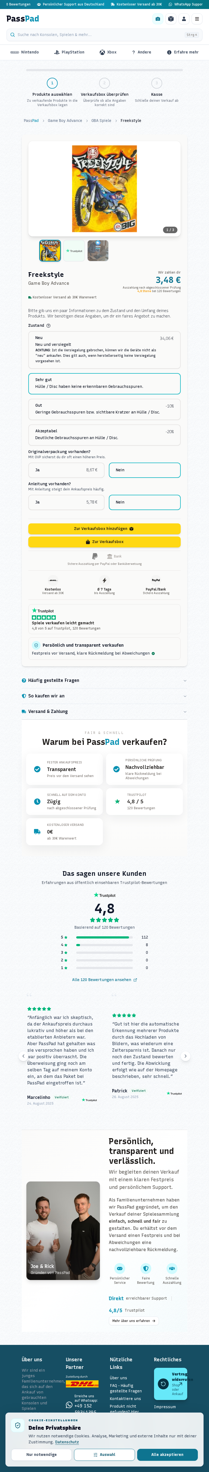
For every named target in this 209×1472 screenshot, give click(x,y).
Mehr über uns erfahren (131, 1321)
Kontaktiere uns (125, 1398)
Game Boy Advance (65, 120)
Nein (120, 470)
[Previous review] (23, 1056)
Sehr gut (43, 380)
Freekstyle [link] (131, 120)
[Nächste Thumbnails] (176, 251)
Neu (38, 338)
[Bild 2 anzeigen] (74, 251)
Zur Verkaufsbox (108, 541)
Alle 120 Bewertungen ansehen (101, 980)
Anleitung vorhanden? (49, 484)
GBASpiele (101, 120)
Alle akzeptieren (167, 1454)
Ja (37, 470)
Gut (38, 405)
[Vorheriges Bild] (35, 188)
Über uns (118, 1378)
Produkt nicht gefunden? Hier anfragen (124, 1412)
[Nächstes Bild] (173, 188)
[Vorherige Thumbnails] (32, 251)
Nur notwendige (41, 1454)
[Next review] (185, 1056)
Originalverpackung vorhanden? (59, 452)
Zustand (36, 325)
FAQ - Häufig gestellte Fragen (126, 1388)
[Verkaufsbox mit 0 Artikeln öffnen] (170, 18)
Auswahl (107, 1454)
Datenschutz (67, 1442)
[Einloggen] (184, 18)
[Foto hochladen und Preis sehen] (157, 18)
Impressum (165, 1407)
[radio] (104, 350)
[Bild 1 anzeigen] (50, 251)
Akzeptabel (46, 431)
